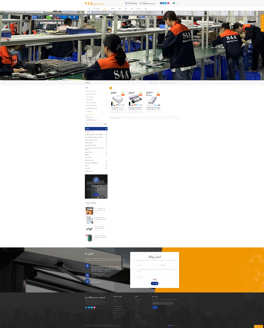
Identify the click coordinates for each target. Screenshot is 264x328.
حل (135, 308)
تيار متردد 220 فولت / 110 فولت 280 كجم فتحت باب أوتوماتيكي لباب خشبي (99, 209)
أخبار (132, 9)
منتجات (105, 9)
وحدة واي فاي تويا (154, 82)
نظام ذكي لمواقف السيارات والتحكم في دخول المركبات (94, 148)
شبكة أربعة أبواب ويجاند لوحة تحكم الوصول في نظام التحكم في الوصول (100, 236)
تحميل (119, 9)
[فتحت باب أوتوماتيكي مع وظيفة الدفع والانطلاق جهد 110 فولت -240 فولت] (89, 220)
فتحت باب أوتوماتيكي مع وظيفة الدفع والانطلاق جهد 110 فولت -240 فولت (100, 218)
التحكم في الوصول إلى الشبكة (91, 140)
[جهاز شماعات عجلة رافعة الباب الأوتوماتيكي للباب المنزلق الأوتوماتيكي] (89, 229)
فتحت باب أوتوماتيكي (89, 132)
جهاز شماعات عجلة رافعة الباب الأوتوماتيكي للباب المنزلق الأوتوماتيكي (99, 227)
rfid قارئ (87, 155)
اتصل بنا (138, 9)
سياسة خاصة (116, 325)
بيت (89, 9)
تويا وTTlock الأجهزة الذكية (91, 120)
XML (112, 325)
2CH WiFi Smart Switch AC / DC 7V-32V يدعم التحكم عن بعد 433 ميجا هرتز (135, 108)
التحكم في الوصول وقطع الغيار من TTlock (93, 134)
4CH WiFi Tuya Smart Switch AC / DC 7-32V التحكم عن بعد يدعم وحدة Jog (153, 108)
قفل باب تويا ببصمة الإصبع (91, 91)
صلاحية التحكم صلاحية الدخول (118, 306)
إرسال (154, 283)
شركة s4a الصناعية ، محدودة (95, 298)
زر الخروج (87, 165)
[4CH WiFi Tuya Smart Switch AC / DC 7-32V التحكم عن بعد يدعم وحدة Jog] (153, 98)
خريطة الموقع (137, 315)
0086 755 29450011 (133, 3)
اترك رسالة (260, 326)
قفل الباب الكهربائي (89, 152)
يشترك (155, 307)
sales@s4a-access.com (149, 3)
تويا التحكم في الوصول (90, 94)
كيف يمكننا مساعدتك (96, 185)
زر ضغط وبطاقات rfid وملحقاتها (91, 163)
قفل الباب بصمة (88, 157)
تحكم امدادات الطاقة (89, 160)
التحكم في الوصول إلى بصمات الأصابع (119, 312)
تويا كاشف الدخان (89, 99)
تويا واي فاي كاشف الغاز (91, 102)
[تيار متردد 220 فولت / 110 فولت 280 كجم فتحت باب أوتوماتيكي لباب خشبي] (89, 211)
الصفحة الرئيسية (138, 299)
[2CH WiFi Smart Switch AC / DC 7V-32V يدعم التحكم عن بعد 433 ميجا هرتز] (135, 98)
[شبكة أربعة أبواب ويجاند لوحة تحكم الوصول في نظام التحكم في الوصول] (89, 238)
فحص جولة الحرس (89, 171)
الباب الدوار (87, 168)
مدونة (136, 312)
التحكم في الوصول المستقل (90, 145)
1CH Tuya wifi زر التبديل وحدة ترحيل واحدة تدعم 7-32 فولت (117, 108)
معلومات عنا (97, 9)
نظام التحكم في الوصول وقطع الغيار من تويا (167, 82)
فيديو (126, 9)
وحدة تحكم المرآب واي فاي (91, 105)
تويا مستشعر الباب (89, 97)
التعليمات (112, 9)
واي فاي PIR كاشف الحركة (91, 108)
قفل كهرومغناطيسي (89, 142)
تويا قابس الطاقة (89, 117)
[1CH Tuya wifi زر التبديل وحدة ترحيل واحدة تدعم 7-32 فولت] (117, 98)
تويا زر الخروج (89, 111)
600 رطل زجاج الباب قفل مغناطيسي (120, 310)
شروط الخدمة (137, 317)
